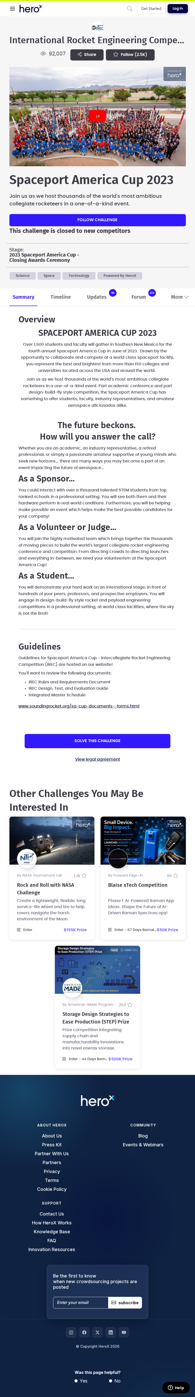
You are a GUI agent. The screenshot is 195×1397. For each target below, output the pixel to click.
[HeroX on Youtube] (124, 1332)
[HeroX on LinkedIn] (111, 1332)
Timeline (61, 297)
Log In (178, 8)
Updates (100, 295)
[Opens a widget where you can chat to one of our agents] (176, 1388)
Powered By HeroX (120, 276)
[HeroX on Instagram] (71, 1332)
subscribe (129, 1302)
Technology (79, 276)
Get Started (151, 8)
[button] (12, 9)
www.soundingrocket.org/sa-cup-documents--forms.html (79, 706)
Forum (143, 295)
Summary (23, 297)
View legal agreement (97, 759)
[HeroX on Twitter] (97, 1332)
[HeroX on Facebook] (84, 1332)
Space (49, 276)
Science (23, 276)
